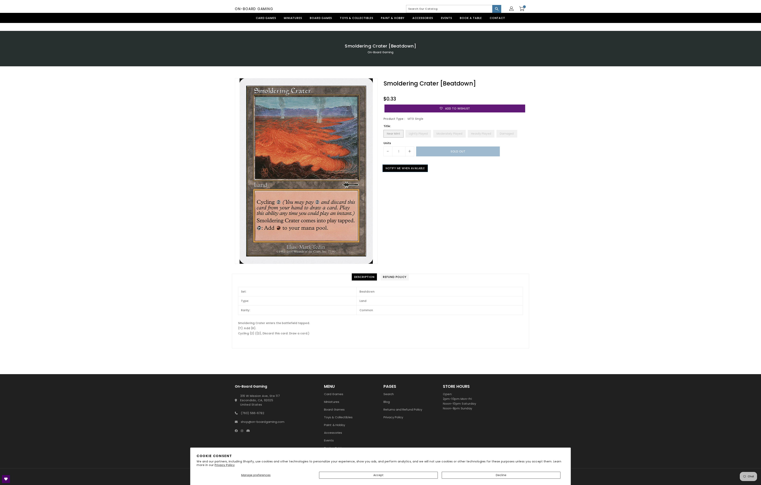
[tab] (364, 277)
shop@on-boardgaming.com (262, 422)
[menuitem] (266, 18)
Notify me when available (405, 168)
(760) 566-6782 (252, 413)
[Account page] (512, 9)
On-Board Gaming (254, 9)
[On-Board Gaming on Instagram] (243, 430)
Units (387, 143)
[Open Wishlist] (6, 479)
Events (329, 440)
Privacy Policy (225, 465)
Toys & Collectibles (338, 417)
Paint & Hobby (334, 425)
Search (388, 394)
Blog (386, 402)
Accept (378, 475)
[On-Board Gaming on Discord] (249, 430)
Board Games (334, 409)
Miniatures (331, 402)
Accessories (333, 433)
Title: (387, 126)
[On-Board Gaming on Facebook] (237, 430)
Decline (501, 475)
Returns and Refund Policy (402, 409)
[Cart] (522, 9)
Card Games (333, 394)
